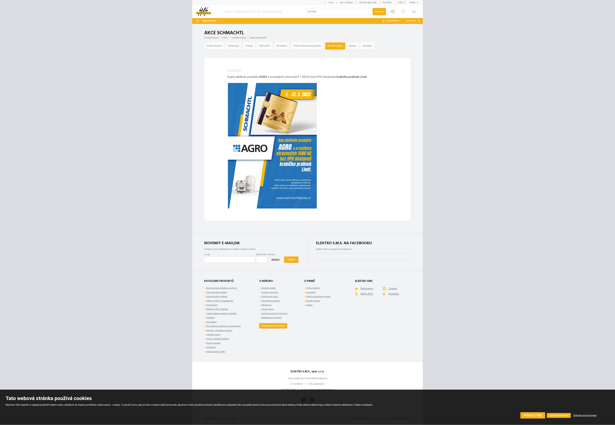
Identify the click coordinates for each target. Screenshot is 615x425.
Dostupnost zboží (269, 296)
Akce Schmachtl (258, 37)
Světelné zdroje (213, 334)
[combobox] (401, 2)
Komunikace (212, 305)
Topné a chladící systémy (217, 339)
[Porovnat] (392, 11)
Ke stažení (282, 46)
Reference (233, 46)
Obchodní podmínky (270, 301)
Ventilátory (211, 347)
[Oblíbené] (403, 11)
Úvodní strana (211, 37)
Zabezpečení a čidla (215, 351)
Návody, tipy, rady (368, 2)
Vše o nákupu (346, 2)
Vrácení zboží (267, 309)
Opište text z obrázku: (266, 254)
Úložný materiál (213, 343)
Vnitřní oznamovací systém (307, 46)
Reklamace (266, 305)
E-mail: (207, 254)
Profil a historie (214, 46)
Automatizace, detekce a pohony (221, 288)
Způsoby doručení (269, 292)
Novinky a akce (238, 37)
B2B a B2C (264, 46)
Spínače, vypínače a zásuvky (219, 330)
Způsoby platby (268, 288)
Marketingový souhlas (271, 317)
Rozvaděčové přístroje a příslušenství (223, 326)
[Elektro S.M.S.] (203, 11)
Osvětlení (210, 317)
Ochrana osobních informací (274, 313)
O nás (331, 2)
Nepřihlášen (392, 20)
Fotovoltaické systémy (216, 292)
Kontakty (387, 2)
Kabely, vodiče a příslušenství (219, 301)
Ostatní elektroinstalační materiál (221, 313)
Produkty (210, 21)
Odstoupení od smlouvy (273, 326)
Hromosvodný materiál (216, 296)
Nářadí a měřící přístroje (217, 309)
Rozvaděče (211, 322)
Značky (249, 46)
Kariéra (352, 46)
